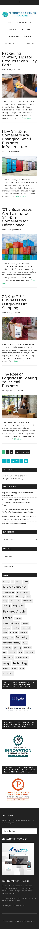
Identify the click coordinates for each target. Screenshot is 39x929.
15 (17, 452)
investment (26, 628)
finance (7, 618)
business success (14, 587)
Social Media (29, 652)
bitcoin (18, 582)
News (25, 643)
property (17, 647)
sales (4, 652)
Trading (5, 668)
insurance (6, 628)
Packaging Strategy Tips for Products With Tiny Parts (19, 59)
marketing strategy (11, 643)
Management (8, 638)
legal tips (23, 632)
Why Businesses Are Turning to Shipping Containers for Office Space (17, 217)
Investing (16, 628)
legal (5, 632)
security (12, 652)
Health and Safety (11, 623)
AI (12, 582)
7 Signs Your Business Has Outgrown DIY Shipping (14, 302)
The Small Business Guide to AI (14, 523)
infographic (25, 623)
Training (14, 668)
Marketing (22, 637)
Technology (20, 663)
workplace (8, 673)
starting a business (22, 657)
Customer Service (8, 597)
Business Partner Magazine (19, 14)
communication (8, 593)
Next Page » (25, 452)
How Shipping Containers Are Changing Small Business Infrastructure (16, 139)
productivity (7, 648)
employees (18, 605)
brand (26, 582)
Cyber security (20, 597)
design (5, 601)
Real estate (27, 648)
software (8, 657)
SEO (20, 652)
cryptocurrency (22, 592)
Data (28, 597)
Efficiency (6, 606)
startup (6, 663)
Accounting (6, 582)
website (22, 668)
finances (18, 618)
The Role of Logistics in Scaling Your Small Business (19, 380)
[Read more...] (27, 118)
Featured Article (14, 611)
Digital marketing (15, 601)
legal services (13, 632)
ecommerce (27, 601)
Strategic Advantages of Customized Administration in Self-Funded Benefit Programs (16, 502)
